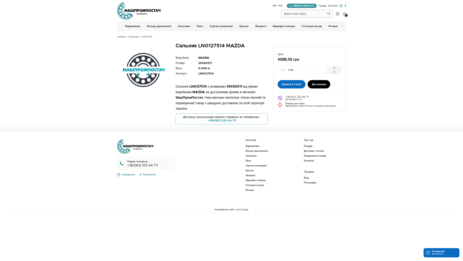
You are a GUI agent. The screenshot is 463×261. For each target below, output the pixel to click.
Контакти (333, 6)
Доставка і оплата (314, 151)
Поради (322, 6)
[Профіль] (337, 14)
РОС (280, 6)
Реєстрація (310, 183)
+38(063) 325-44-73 (303, 6)
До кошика (319, 84)
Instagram (128, 174)
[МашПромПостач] (138, 11)
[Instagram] (341, 5)
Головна (121, 37)
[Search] (329, 13)
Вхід (306, 178)
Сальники (133, 37)
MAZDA (203, 57)
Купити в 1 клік (291, 84)
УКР (274, 6)
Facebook (149, 174)
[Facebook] (345, 6)
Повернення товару (315, 156)
